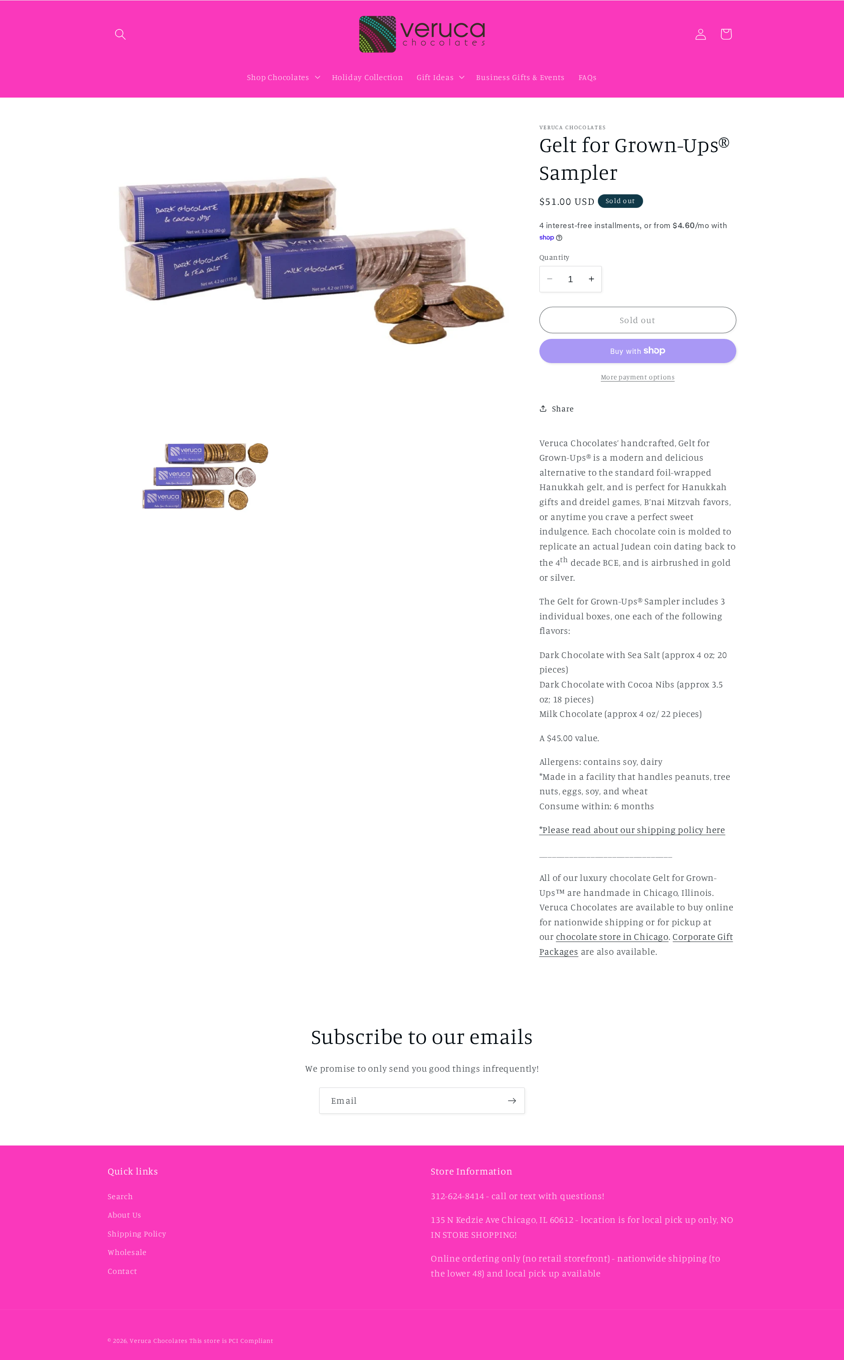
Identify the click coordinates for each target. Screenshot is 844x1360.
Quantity (554, 257)
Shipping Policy (137, 1233)
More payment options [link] (638, 376)
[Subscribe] (511, 1100)
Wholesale (127, 1252)
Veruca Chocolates (158, 1340)
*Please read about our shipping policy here (632, 829)
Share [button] (563, 408)
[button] (120, 34)
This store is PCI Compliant (231, 1340)
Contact (122, 1271)
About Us (125, 1214)
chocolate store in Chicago (612, 936)
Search (120, 1196)
